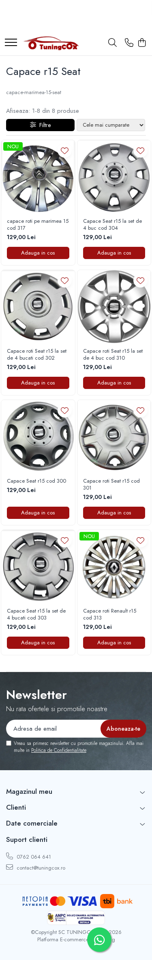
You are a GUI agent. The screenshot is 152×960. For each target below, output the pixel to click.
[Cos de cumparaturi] (141, 43)
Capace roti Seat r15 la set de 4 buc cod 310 (113, 355)
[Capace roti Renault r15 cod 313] (114, 567)
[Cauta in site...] (112, 43)
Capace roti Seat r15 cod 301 (111, 485)
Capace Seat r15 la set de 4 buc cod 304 (112, 225)
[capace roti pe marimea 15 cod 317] (38, 177)
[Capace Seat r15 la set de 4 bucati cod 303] (38, 567)
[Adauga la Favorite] (65, 150)
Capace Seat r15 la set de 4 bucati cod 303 (36, 615)
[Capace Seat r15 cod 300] (38, 437)
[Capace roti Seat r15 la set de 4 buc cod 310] (114, 307)
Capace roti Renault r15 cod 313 (109, 615)
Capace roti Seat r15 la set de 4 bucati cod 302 (36, 355)
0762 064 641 (33, 857)
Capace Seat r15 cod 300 (36, 481)
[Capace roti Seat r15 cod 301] (114, 437)
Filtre (43, 125)
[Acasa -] (50, 43)
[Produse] (11, 43)
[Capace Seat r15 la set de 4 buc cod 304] (114, 177)
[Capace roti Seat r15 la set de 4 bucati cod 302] (38, 307)
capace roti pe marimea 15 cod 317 (38, 225)
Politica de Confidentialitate (58, 750)
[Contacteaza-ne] (129, 43)
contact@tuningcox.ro (40, 868)
